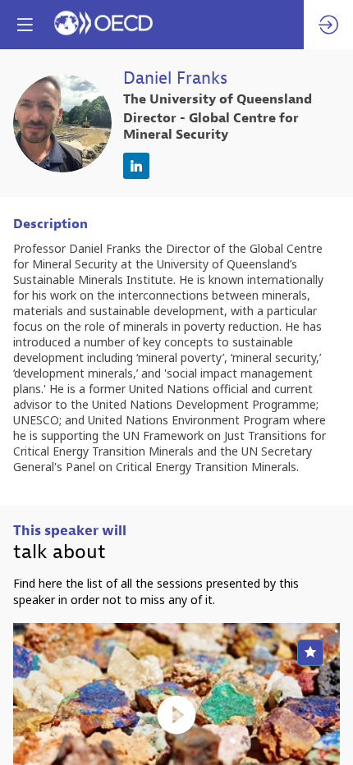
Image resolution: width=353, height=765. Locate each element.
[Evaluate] (310, 652)
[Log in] (328, 24)
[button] (24, 24)
